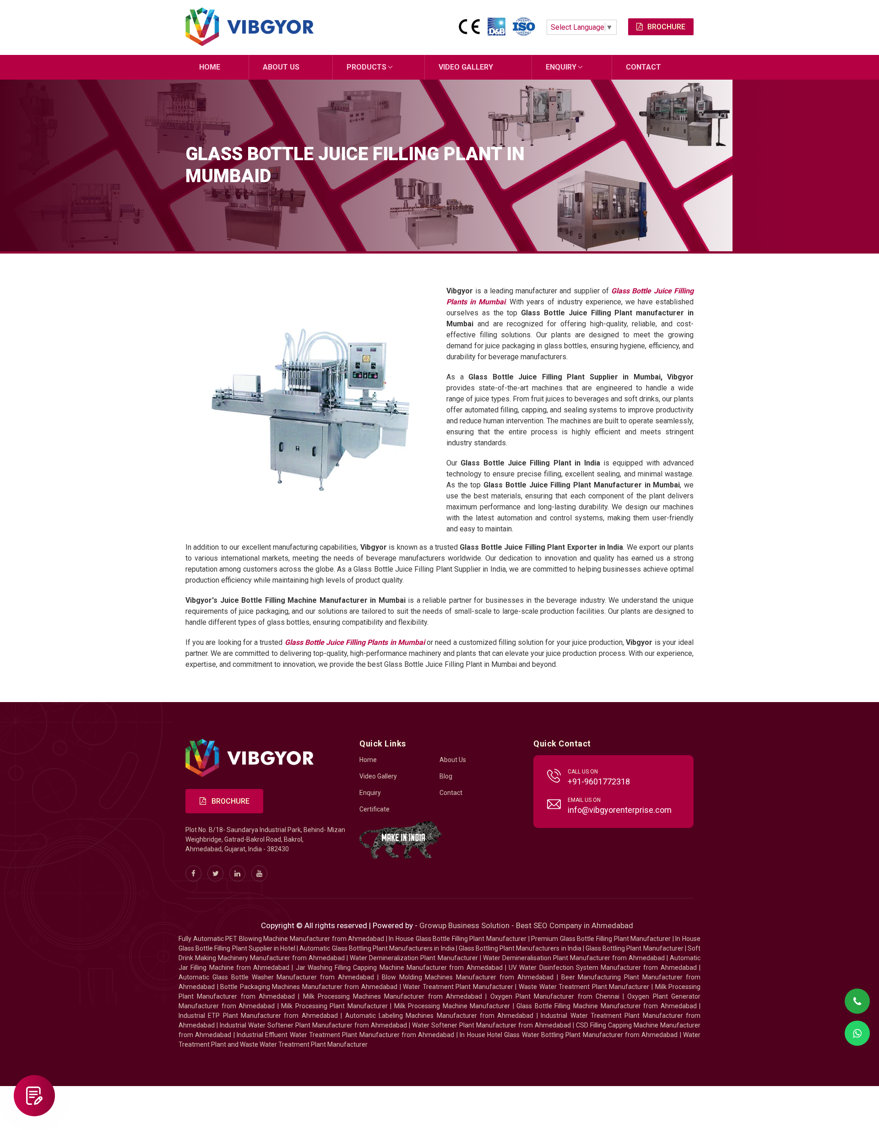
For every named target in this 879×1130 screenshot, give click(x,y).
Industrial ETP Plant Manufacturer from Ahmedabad (258, 1015)
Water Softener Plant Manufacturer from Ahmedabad (491, 1025)
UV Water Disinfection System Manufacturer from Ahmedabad (603, 967)
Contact (643, 67)
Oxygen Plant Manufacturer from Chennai (554, 996)
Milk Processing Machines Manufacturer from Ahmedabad (393, 996)
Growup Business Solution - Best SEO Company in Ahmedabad (526, 925)
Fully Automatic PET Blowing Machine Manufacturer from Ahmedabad (281, 938)
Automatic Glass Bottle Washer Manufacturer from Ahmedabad (276, 977)
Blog (446, 776)
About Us (281, 67)
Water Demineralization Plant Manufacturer (413, 958)
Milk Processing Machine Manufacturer (452, 1006)
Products (366, 67)
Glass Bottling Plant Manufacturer (635, 948)
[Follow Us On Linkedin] (237, 873)
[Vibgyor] (249, 27)
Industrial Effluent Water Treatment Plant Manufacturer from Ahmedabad (345, 1034)
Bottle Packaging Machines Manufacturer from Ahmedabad (308, 986)
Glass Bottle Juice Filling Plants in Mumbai (355, 642)
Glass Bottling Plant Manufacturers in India (520, 948)
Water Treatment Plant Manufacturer (459, 986)
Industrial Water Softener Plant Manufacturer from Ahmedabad (313, 1025)
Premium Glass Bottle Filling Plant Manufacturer (601, 938)
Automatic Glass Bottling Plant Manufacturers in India (376, 948)
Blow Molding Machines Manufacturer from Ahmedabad (467, 977)
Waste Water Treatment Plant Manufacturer (584, 986)
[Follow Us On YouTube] (259, 873)
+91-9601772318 (599, 781)
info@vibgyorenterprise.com (620, 810)
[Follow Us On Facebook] (193, 873)
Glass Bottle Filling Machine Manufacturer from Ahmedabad (606, 1006)
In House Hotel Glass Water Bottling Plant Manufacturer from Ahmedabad (569, 1034)
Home (209, 67)
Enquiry (561, 67)
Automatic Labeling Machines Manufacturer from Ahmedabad (439, 1015)
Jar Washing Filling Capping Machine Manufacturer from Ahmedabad (399, 967)
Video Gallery (466, 67)
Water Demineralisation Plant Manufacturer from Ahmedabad (574, 958)
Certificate (374, 809)
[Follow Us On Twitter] (215, 873)
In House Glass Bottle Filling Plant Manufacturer (457, 938)
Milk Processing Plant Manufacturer (334, 1006)
